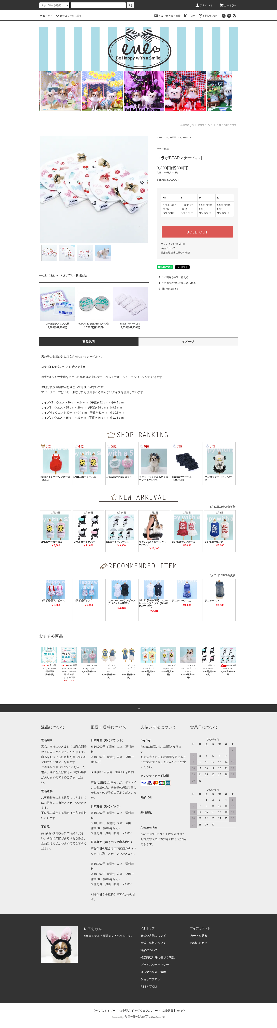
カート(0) (230, 5)
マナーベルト (185, 137)
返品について (168, 248)
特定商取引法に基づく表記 (175, 252)
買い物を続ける (170, 288)
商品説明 (89, 341)
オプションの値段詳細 (173, 243)
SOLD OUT (197, 231)
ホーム (160, 137)
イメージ (188, 341)
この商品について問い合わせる (179, 283)
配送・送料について (153, 942)
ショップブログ (150, 979)
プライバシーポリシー (155, 964)
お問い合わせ (210, 15)
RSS (143, 986)
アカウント (206, 5)
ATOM (153, 986)
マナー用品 (171, 137)
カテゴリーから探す (71, 15)
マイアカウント (200, 928)
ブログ (191, 15)
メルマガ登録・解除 (169, 15)
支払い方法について (153, 935)
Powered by (118, 1017)
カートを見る (198, 935)
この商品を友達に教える (175, 277)
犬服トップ (46, 15)
